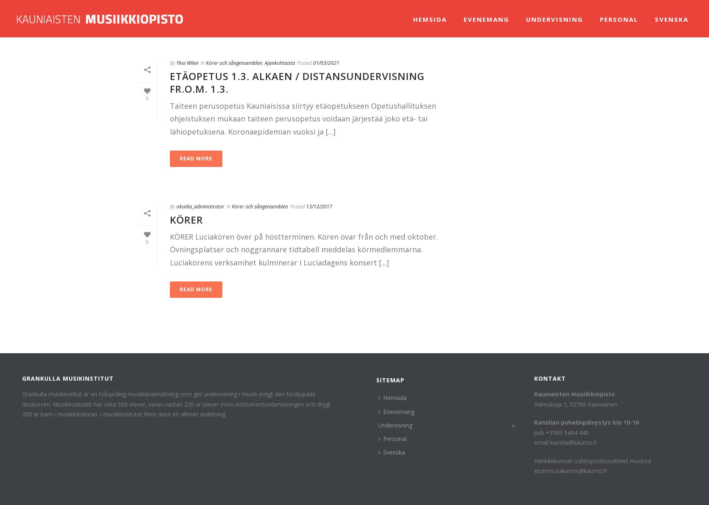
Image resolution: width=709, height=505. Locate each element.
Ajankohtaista (280, 62)
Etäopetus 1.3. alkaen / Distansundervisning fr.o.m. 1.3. (297, 82)
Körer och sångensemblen (234, 62)
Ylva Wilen (187, 62)
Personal (619, 19)
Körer (186, 219)
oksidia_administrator (200, 206)
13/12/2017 (319, 206)
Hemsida (430, 19)
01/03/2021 (326, 62)
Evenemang (486, 19)
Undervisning (554, 19)
